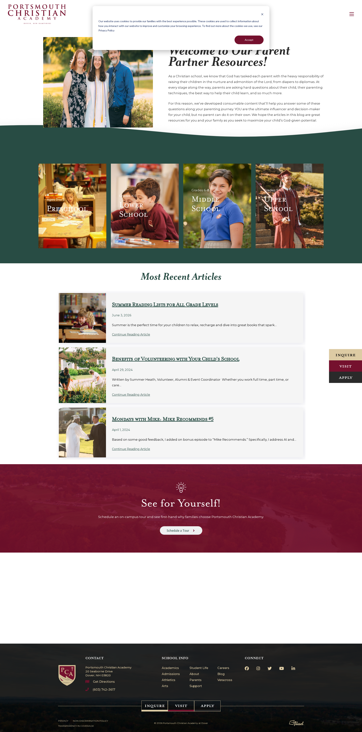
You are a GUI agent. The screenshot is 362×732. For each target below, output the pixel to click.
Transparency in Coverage (76, 725)
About (194, 674)
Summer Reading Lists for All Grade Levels (165, 304)
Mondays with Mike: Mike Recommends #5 (162, 419)
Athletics (168, 680)
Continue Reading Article (131, 334)
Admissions (171, 674)
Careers (223, 668)
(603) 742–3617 (104, 689)
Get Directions (104, 681)
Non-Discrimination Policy (90, 720)
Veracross (224, 680)
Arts (165, 686)
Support (195, 686)
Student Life (198, 668)
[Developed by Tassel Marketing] (296, 723)
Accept (249, 39)
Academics (170, 668)
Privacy (63, 720)
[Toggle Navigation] (351, 14)
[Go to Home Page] (67, 671)
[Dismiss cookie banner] (262, 14)
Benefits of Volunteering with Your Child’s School (175, 359)
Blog (221, 674)
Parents (195, 680)
